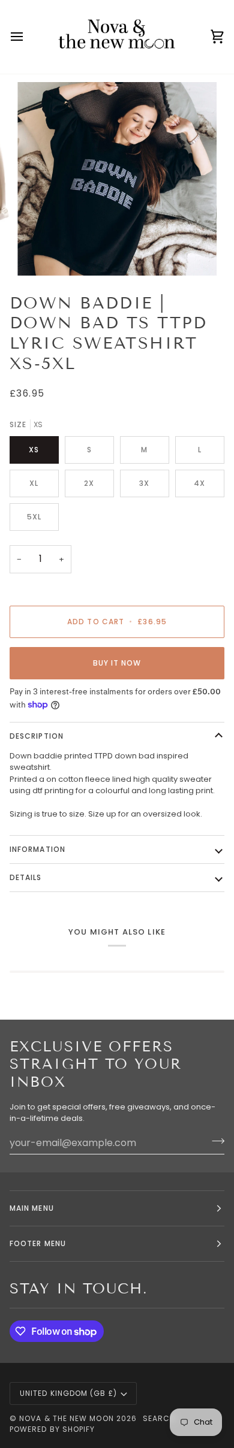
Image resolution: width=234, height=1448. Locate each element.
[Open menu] (28, 37)
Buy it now (117, 663)
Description (37, 736)
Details (26, 877)
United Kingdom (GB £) (68, 1393)
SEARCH (159, 1418)
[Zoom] (39, 253)
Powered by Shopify (52, 1429)
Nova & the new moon (66, 1418)
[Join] (214, 1141)
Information (37, 849)
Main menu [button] (32, 1208)
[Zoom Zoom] (117, 178)
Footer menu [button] (38, 1243)
